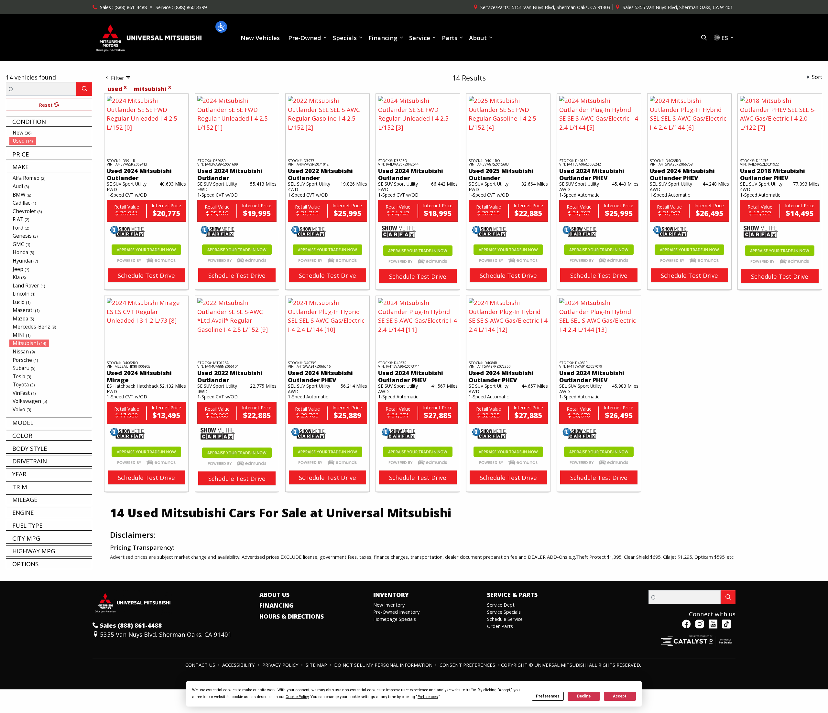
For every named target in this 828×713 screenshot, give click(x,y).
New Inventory (389, 604)
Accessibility (239, 665)
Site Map (317, 665)
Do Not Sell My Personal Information (384, 665)
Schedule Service (505, 619)
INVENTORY (391, 594)
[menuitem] (50, 132)
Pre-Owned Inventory (396, 612)
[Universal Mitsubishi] (149, 37)
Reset (46, 105)
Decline (584, 696)
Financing (276, 605)
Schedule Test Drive (146, 275)
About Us (274, 594)
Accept (619, 696)
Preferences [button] (428, 697)
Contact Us (200, 665)
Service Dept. (501, 604)
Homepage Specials (394, 619)
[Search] (84, 89)
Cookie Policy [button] (297, 697)
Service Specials (504, 612)
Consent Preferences (467, 665)
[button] (221, 26)
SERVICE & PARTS (512, 594)
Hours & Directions (291, 616)
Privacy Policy (281, 665)
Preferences (548, 696)
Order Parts (500, 626)
